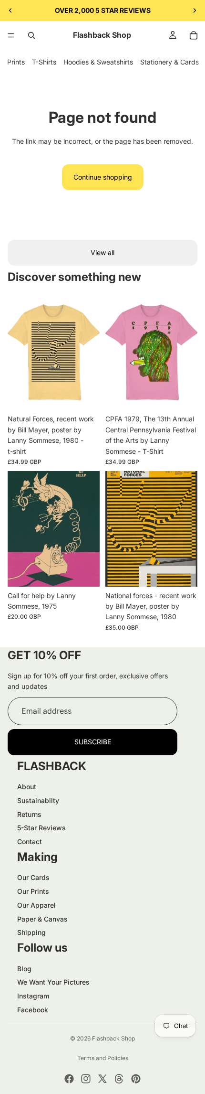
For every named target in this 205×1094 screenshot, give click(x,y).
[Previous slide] (10, 10)
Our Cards (33, 877)
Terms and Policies (102, 1058)
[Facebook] (69, 1078)
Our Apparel (36, 905)
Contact (29, 841)
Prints (16, 62)
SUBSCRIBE (92, 742)
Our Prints (33, 891)
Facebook (32, 1010)
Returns (29, 814)
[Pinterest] (136, 1078)
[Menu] (11, 35)
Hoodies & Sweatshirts (98, 62)
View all (102, 252)
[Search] (31, 35)
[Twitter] (102, 1078)
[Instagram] (86, 1078)
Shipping (31, 932)
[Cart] (193, 35)
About (26, 787)
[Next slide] (194, 10)
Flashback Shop (113, 1038)
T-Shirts (44, 62)
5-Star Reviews (41, 828)
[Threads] (119, 1078)
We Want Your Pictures (53, 982)
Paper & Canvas (42, 919)
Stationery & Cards (169, 62)
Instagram (33, 996)
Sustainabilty (38, 800)
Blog (24, 969)
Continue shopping (102, 177)
